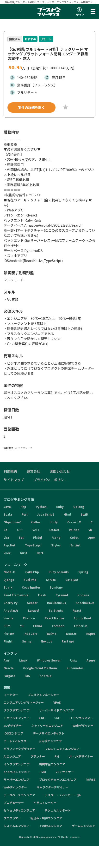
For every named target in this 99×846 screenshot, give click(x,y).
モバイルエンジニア (17, 718)
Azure (91, 660)
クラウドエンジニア (17, 710)
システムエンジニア (17, 826)
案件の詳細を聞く (31, 107)
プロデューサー (14, 802)
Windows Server (49, 660)
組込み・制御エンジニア (46, 818)
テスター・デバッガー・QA (63, 795)
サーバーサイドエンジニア (56, 710)
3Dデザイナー (13, 725)
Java (7, 507)
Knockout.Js (85, 603)
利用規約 (10, 471)
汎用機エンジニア (50, 741)
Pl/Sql (37, 537)
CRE (42, 718)
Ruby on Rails (59, 572)
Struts (51, 579)
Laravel (33, 610)
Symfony (56, 587)
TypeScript (33, 545)
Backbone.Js (56, 603)
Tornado (58, 626)
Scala (8, 514)
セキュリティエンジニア (19, 810)
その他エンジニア (50, 826)
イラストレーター (44, 802)
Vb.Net (74, 530)
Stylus (56, 545)
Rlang (56, 537)
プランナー (38, 756)
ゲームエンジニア (83, 826)
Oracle (8, 668)
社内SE (90, 779)
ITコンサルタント (81, 718)
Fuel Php (30, 579)
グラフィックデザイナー (19, 749)
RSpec (90, 633)
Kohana (83, 595)
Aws (7, 660)
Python (41, 507)
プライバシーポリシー (50, 479)
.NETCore (30, 633)
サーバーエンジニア (17, 779)
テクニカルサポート (58, 810)
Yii (22, 626)
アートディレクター (16, 741)
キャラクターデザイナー (52, 787)
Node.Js (10, 572)
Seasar (32, 603)
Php (23, 507)
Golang (78, 507)
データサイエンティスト (48, 733)
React (77, 610)
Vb (90, 530)
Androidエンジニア (17, 772)
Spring (83, 572)
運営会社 (33, 471)
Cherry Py (11, 603)
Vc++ (36, 530)
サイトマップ (14, 479)
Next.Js (46, 641)
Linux (23, 660)
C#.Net (54, 530)
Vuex (7, 553)
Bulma (51, 633)
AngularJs (11, 610)
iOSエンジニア (13, 733)
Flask (42, 595)
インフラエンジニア (17, 764)
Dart (40, 553)
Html (67, 514)
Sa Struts (56, 610)
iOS (27, 676)
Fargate (9, 676)
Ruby (60, 507)
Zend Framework (16, 595)
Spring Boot (82, 618)
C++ (20, 530)
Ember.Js (80, 626)
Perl (24, 514)
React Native (54, 618)
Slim (7, 626)
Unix (73, 660)
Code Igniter (31, 587)
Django (9, 579)
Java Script (45, 514)
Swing (26, 641)
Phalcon (29, 618)
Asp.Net (9, 545)
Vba (6, 537)
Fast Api (68, 641)
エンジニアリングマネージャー (24, 702)
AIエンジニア (12, 756)
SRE (57, 718)
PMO (42, 772)
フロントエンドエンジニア (62, 749)
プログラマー (12, 818)
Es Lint (75, 545)
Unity (54, 522)
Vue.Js (8, 618)
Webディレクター (15, 787)
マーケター (11, 695)
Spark (8, 587)
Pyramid (62, 595)
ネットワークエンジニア (47, 725)
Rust (23, 553)
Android (45, 676)
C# (5, 530)
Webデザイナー (83, 725)
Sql (21, 537)
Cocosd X (74, 522)
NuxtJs (71, 633)
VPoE (57, 702)
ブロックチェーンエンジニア (57, 779)
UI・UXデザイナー (80, 756)
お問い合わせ (60, 471)
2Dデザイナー (65, 772)
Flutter (9, 633)
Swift (84, 514)
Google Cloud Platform (40, 668)
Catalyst (71, 579)
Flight (8, 641)
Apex (91, 537)
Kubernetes (75, 668)
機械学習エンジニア (52, 764)
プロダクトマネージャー (43, 695)
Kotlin (35, 522)
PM (57, 756)
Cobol (74, 537)
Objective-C (12, 522)
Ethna (37, 626)
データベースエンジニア (19, 795)
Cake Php (32, 572)
